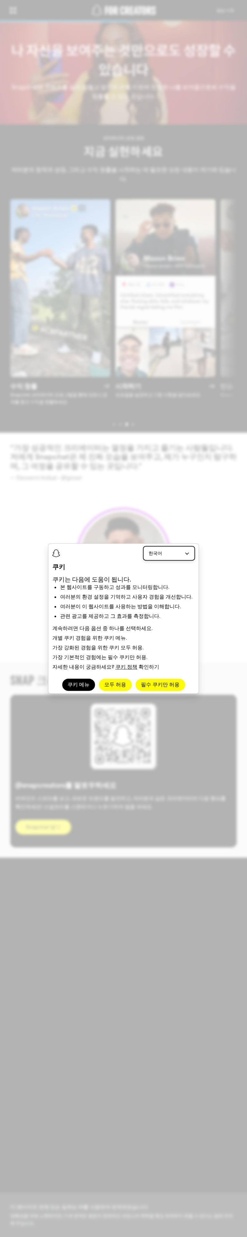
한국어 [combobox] (155, 553)
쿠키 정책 (126, 667)
